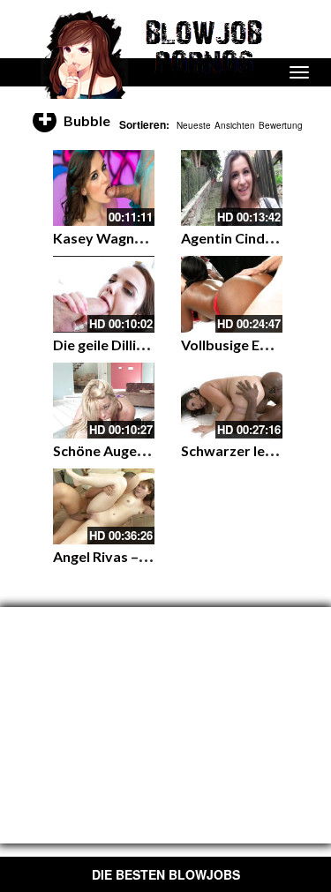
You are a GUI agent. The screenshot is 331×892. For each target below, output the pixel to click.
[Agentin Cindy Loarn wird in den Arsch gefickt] (231, 188)
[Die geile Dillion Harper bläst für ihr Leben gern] (103, 294)
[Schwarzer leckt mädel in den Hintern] (231, 401)
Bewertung (281, 125)
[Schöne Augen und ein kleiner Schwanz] (103, 401)
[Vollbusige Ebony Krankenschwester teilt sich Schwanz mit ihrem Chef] (231, 294)
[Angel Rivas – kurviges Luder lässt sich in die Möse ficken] (103, 506)
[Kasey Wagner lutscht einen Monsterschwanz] (103, 188)
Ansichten (234, 125)
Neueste (194, 125)
